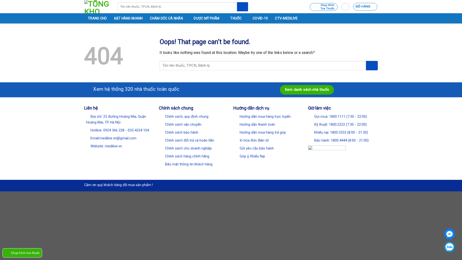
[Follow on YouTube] (118, 154)
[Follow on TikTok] (100, 154)
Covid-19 (260, 18)
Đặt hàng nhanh (128, 18)
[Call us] (112, 154)
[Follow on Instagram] (93, 154)
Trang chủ (97, 18)
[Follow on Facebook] (87, 154)
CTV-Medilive (286, 18)
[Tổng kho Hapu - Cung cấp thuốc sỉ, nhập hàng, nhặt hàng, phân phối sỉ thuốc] (97, 6)
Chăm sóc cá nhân (166, 18)
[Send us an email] (106, 154)
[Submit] (242, 6)
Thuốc (236, 18)
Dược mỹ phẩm (206, 18)
